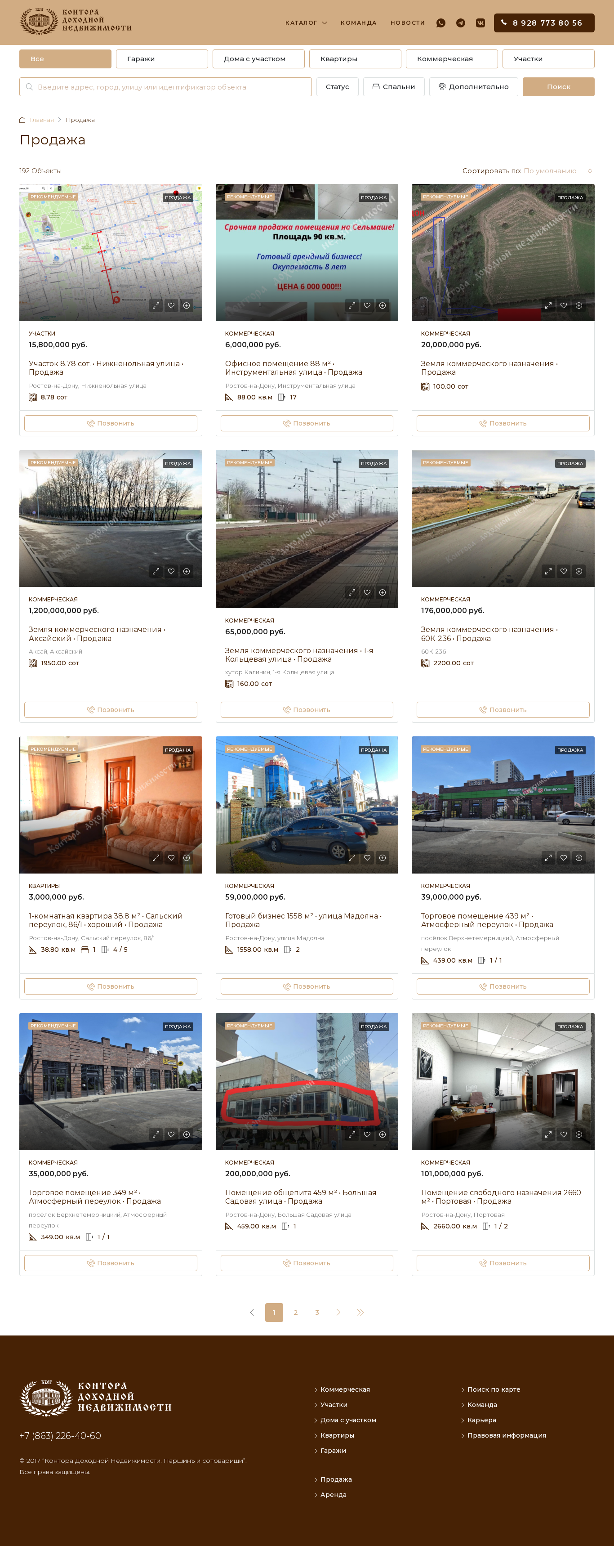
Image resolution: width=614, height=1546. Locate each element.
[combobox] (558, 170)
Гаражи (141, 58)
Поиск (558, 86)
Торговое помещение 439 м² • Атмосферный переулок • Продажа (487, 920)
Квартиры (339, 58)
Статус (337, 86)
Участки (528, 58)
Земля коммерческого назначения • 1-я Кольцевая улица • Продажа (299, 654)
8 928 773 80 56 (548, 23)
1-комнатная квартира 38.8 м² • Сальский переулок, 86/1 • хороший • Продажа (106, 920)
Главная (42, 119)
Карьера (481, 1420)
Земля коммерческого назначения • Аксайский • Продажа (97, 633)
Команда (359, 22)
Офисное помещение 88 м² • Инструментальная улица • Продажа (293, 367)
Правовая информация (506, 1435)
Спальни (398, 86)
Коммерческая (445, 58)
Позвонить (115, 423)
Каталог (301, 22)
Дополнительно (478, 86)
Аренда (333, 1495)
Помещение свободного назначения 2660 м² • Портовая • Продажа (501, 1196)
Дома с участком (255, 58)
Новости (408, 22)
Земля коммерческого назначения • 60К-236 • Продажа (489, 633)
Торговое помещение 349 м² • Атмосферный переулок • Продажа (95, 1196)
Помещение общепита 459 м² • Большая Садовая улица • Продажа (301, 1196)
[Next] (339, 1312)
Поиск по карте (494, 1389)
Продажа (178, 198)
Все (37, 58)
